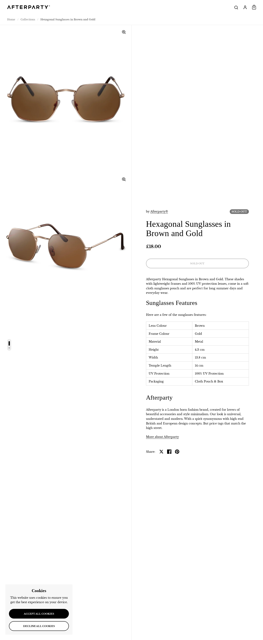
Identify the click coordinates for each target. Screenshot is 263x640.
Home (11, 19)
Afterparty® (159, 211)
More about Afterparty (162, 437)
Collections (28, 19)
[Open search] (236, 7)
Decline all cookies (39, 626)
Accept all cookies (39, 613)
